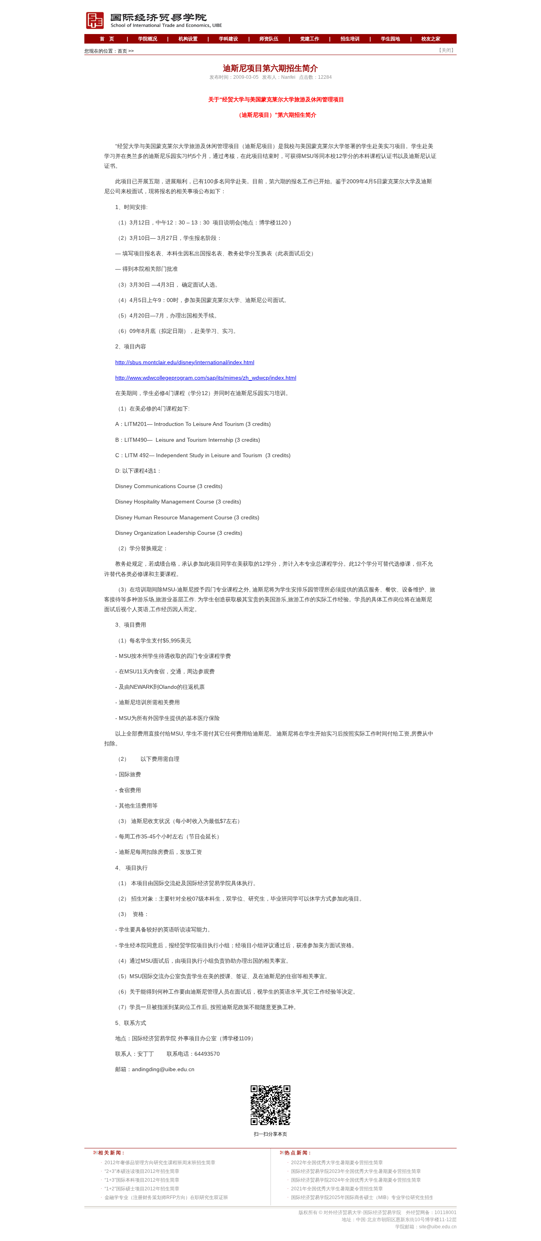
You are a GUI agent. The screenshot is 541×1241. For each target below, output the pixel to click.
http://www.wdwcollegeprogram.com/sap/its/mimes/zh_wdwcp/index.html (205, 377)
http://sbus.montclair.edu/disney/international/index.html (184, 362)
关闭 (446, 50)
